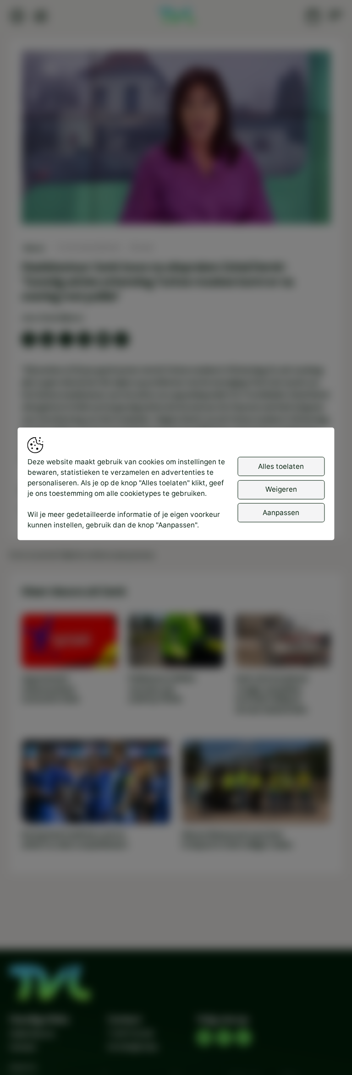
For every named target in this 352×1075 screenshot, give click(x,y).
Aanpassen (281, 512)
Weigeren (281, 489)
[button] (178, 139)
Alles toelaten (281, 465)
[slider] (176, 193)
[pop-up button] (299, 209)
